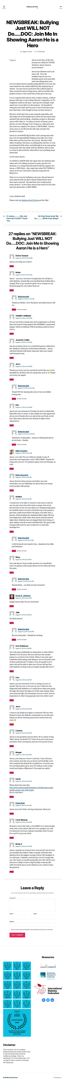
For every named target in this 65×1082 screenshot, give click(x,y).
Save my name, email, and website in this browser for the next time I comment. (32, 929)
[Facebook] (44, 1000)
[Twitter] (48, 1000)
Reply (11, 266)
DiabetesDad (13, 1077)
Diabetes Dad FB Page (30, 200)
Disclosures (9, 1062)
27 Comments (40, 51)
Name (12, 913)
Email (35, 913)
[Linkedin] (52, 1000)
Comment (13, 898)
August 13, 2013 (27, 51)
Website (12, 921)
